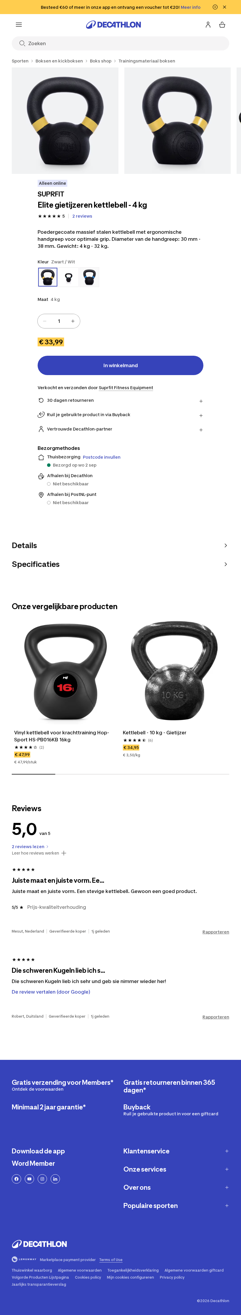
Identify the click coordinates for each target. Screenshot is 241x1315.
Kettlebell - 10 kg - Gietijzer (154, 733)
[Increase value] (73, 321)
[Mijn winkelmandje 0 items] (222, 25)
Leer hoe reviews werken (35, 853)
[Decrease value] (45, 321)
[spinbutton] (59, 321)
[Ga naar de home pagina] (113, 25)
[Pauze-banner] (215, 7)
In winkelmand (120, 365)
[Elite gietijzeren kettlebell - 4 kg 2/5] (177, 120)
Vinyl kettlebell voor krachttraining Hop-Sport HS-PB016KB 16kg (61, 736)
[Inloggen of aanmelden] (208, 25)
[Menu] (19, 25)
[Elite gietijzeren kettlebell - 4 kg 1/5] (65, 120)
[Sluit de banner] (224, 7)
